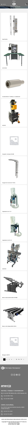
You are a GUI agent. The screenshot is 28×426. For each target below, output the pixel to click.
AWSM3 (4, 268)
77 (21, 359)
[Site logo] (13, 4)
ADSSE (4, 125)
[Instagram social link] (14, 375)
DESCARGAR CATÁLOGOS (20, 419)
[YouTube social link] (17, 375)
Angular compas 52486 (8, 154)
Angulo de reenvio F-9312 (8, 182)
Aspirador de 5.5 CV (7, 240)
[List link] (14, 396)
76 (18, 359)
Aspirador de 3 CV (6, 211)
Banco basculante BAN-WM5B (9, 297)
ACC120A (4, 68)
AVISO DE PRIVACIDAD (7, 419)
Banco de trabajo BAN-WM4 (9, 326)
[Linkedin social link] (19, 375)
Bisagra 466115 (6, 355)
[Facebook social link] (13, 1)
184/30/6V (5, 39)
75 (16, 359)
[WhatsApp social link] (15, 1)
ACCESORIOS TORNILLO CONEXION (11, 96)
